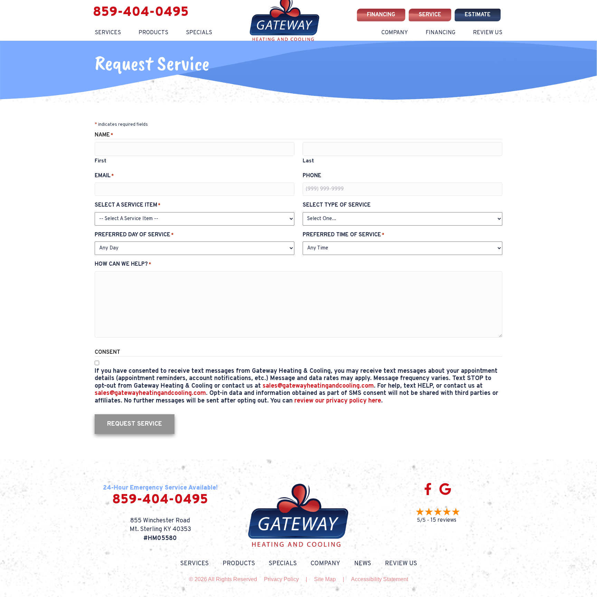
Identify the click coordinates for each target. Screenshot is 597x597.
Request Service (134, 424)
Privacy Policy (281, 579)
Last (308, 161)
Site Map (325, 579)
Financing (440, 32)
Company (394, 32)
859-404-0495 (141, 12)
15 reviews (443, 520)
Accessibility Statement (379, 579)
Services (108, 32)
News (362, 564)
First (100, 161)
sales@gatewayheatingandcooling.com (318, 386)
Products (153, 32)
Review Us (487, 32)
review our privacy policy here (337, 401)
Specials (199, 32)
